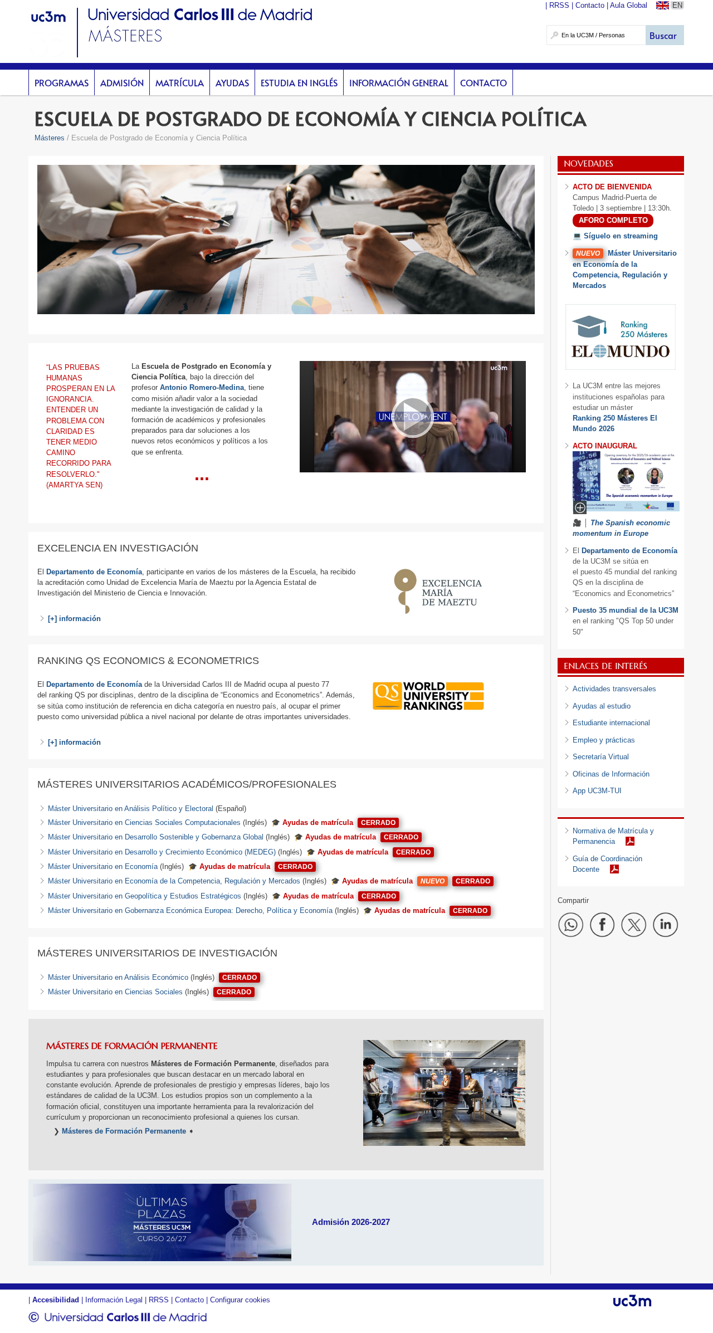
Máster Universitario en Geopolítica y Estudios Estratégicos (144, 896)
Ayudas (232, 82)
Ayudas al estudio (602, 706)
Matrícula (179, 82)
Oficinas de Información (611, 774)
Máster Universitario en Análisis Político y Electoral (130, 808)
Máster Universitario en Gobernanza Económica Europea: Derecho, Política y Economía (190, 910)
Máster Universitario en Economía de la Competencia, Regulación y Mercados (174, 881)
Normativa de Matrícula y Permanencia (613, 836)
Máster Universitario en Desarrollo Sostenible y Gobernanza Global (155, 837)
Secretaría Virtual (601, 757)
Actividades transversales (614, 689)
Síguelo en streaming (621, 236)
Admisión (122, 82)
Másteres (50, 138)
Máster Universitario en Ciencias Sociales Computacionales (144, 822)
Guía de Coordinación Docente (607, 864)
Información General (398, 82)
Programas (62, 82)
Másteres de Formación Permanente (124, 1131)
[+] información (74, 618)
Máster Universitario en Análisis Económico (118, 977)
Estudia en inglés (299, 82)
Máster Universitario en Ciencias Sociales (115, 992)
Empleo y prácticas (604, 740)
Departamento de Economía (94, 684)
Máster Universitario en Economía (103, 866)
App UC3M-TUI (597, 791)
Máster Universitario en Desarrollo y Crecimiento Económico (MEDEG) (162, 852)
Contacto (483, 82)
